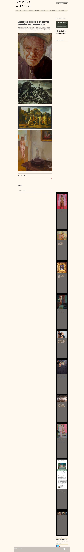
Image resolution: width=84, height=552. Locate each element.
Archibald (57, 539)
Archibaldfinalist (62, 539)
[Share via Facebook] (18, 175)
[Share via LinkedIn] (24, 175)
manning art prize (65, 541)
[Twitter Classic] (58, 546)
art (66, 539)
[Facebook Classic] (56, 546)
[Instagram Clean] (64, 549)
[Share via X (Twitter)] (21, 175)
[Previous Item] (57, 25)
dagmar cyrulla (58, 541)
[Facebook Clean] (63, 549)
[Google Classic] (59, 546)
